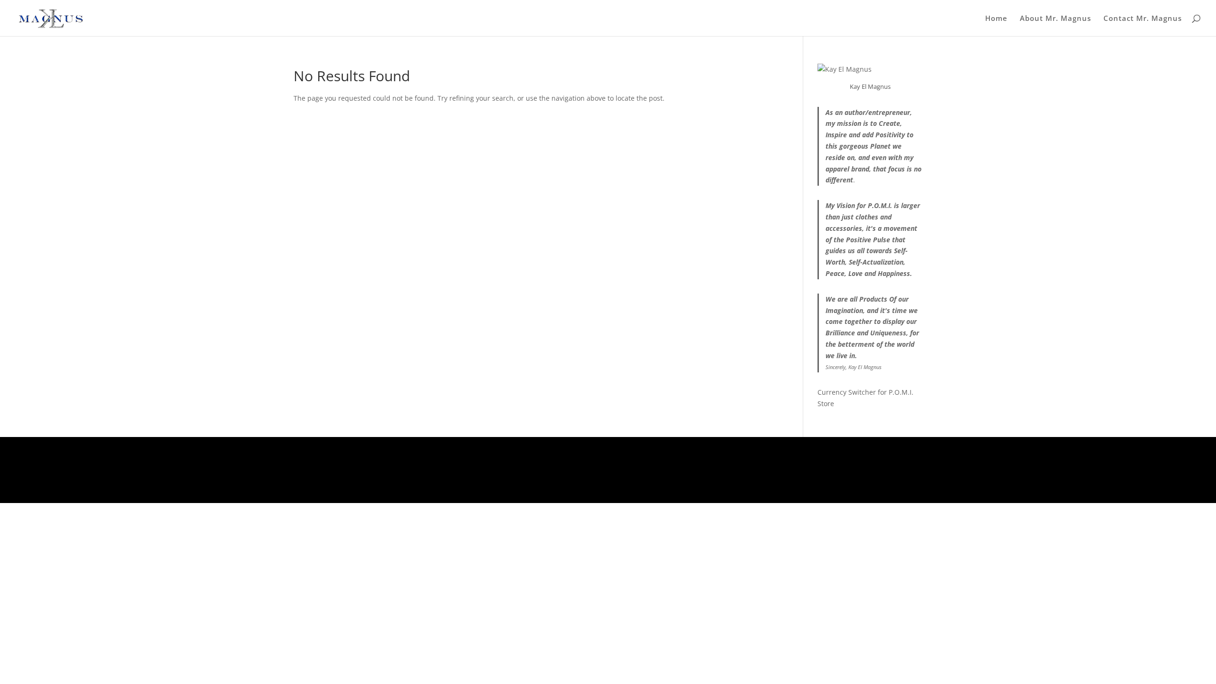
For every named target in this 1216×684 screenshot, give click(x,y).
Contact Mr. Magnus (1142, 19)
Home (996, 19)
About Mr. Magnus (1055, 19)
